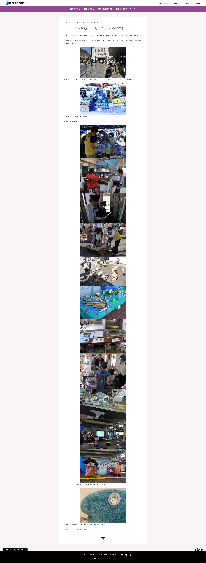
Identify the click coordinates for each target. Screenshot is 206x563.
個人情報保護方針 (86, 554)
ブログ (74, 22)
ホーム (66, 22)
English (188, 3)
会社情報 (158, 3)
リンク (77, 554)
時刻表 (77, 9)
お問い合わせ (177, 3)
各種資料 (167, 3)
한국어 (192, 3)
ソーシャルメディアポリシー (101, 554)
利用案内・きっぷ (128, 9)
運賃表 (91, 9)
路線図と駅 (107, 9)
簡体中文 (198, 3)
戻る (103, 539)
